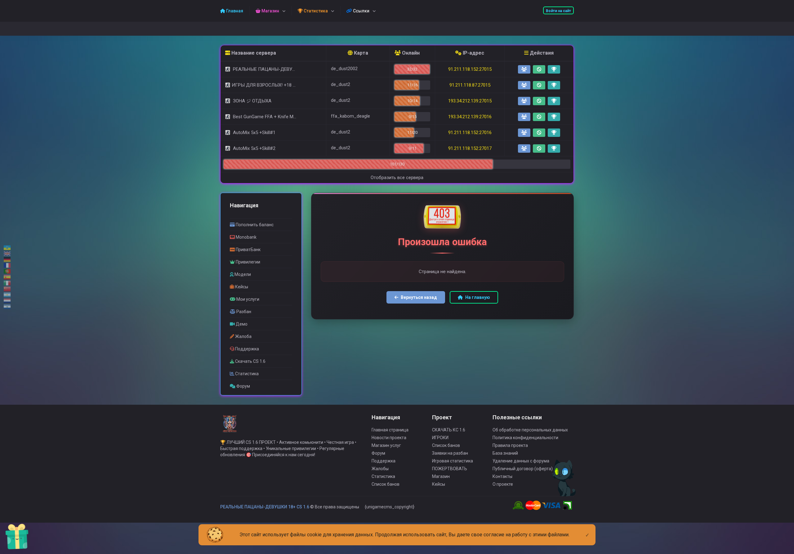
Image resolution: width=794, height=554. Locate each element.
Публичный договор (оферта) (523, 468)
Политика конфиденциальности (525, 437)
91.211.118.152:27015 (470, 69)
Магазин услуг (386, 445)
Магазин (441, 476)
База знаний (505, 453)
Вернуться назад (419, 297)
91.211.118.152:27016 (470, 132)
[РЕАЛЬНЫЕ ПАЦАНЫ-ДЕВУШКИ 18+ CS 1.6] (229, 426)
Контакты (502, 476)
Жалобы (380, 468)
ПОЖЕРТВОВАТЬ (449, 468)
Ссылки (360, 10)
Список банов (385, 484)
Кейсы (438, 484)
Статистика (383, 476)
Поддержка (383, 460)
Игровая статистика (452, 460)
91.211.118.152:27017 (470, 148)
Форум (378, 453)
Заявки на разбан (450, 453)
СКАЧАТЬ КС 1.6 (448, 429)
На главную (477, 297)
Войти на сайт (558, 11)
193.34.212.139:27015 (470, 101)
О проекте (503, 484)
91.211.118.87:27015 (469, 85)
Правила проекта (510, 445)
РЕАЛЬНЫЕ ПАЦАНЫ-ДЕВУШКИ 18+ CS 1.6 (264, 506)
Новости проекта (389, 437)
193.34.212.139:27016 (470, 116)
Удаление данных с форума (521, 460)
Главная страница (390, 429)
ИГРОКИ (440, 437)
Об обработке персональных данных (530, 429)
